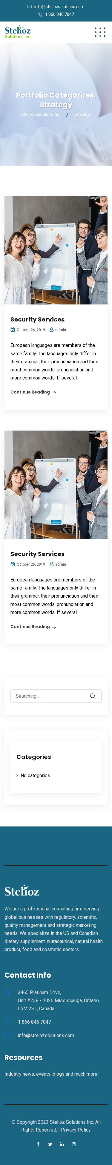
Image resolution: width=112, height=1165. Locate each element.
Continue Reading (30, 392)
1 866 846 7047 (59, 14)
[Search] (97, 692)
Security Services (37, 319)
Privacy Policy (76, 1130)
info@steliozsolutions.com (59, 6)
